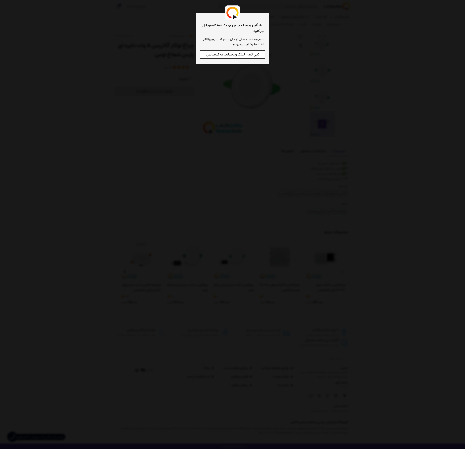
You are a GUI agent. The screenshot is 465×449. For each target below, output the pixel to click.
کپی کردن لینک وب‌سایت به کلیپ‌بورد (232, 54)
